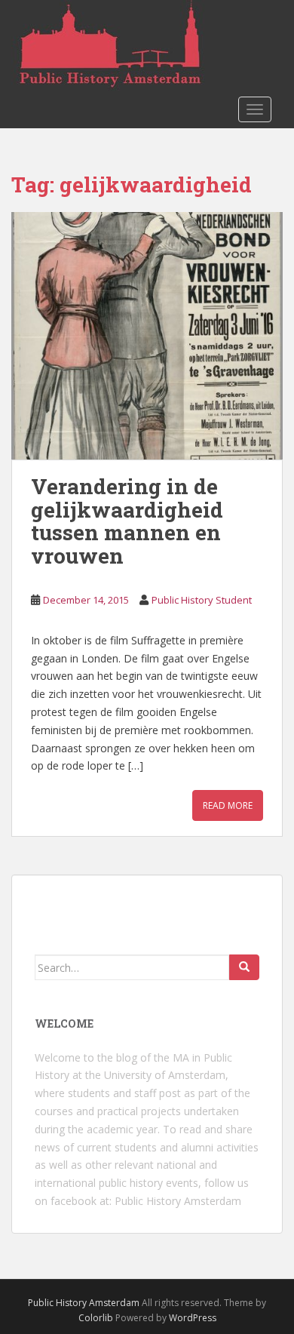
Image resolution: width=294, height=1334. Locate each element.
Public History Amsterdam (178, 1201)
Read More (228, 805)
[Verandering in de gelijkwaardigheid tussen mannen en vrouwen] (147, 336)
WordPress (192, 1317)
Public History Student (202, 600)
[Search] (244, 967)
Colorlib (95, 1317)
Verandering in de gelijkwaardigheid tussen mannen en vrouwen (127, 521)
